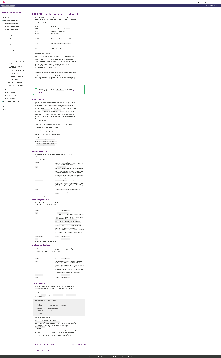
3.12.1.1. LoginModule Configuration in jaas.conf (17, 62)
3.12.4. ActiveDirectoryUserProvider (15, 76)
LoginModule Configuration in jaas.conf (44, 344)
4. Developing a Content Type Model (12, 101)
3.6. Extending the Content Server (12, 38)
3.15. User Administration (10, 95)
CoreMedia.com (211, 2)
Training (204, 2)
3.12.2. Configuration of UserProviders (15, 70)
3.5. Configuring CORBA (10, 35)
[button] (3, 10)
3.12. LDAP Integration (9, 56)
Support (198, 2)
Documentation (184, 2)
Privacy (123, 356)
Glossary (5, 106)
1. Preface (5, 14)
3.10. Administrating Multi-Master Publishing (14, 50)
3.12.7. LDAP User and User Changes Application (15, 86)
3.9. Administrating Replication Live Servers (14, 47)
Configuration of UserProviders (79, 344)
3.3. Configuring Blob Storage (11, 29)
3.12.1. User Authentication (13, 59)
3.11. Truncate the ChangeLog (11, 53)
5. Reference (6, 104)
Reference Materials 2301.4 (213, 5)
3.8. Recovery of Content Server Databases (14, 44)
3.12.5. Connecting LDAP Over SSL (15, 79)
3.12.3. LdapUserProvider (12, 73)
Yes (49, 350)
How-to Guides (204, 5)
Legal (127, 356)
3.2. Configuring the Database (11, 26)
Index (4, 109)
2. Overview (6, 17)
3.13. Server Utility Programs (11, 89)
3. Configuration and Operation (10, 20)
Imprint (130, 356)
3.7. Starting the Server (9, 41)
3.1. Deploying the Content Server (12, 23)
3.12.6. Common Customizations (14, 82)
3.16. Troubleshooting (9, 98)
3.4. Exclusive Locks (9, 32)
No (52, 350)
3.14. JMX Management (9, 92)
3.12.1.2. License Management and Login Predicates (17, 66)
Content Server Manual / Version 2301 (11, 12)
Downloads (192, 2)
